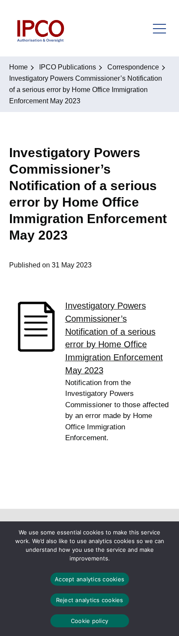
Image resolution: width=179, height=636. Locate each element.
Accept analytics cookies (89, 579)
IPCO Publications (67, 67)
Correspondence (133, 67)
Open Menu (159, 28)
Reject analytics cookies (89, 599)
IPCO (40, 28)
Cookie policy (89, 620)
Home (18, 67)
